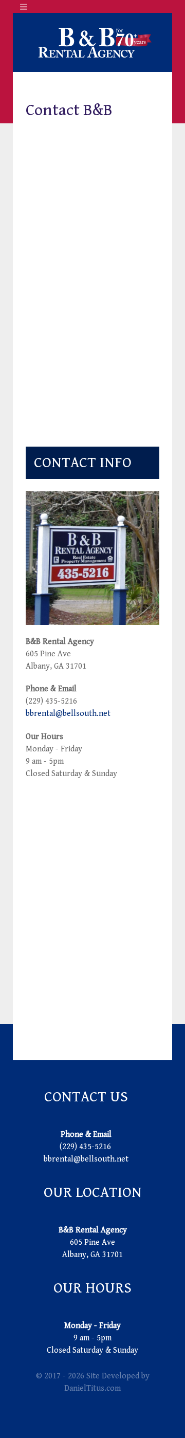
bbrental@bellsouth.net (68, 713)
